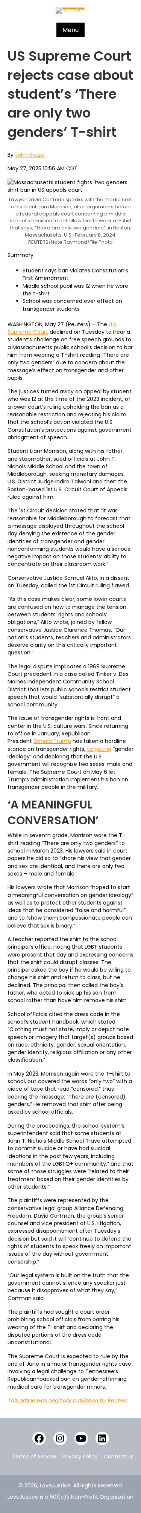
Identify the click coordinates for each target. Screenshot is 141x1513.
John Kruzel (30, 155)
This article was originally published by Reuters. (68, 1400)
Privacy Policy (80, 1456)
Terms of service (34, 1456)
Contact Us (118, 1456)
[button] (39, 1438)
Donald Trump (52, 741)
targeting (99, 749)
